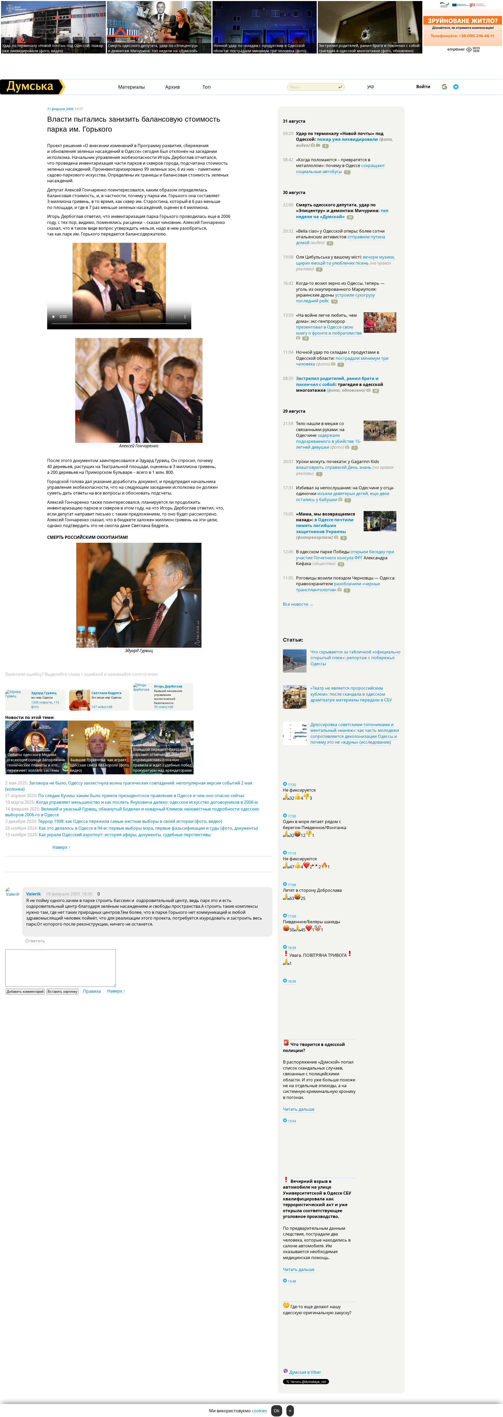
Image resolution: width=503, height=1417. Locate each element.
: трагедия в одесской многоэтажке (339, 387)
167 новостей (101, 707)
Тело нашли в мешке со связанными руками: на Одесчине (320, 429)
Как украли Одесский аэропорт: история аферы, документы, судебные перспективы (125, 835)
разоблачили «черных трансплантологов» (338, 586)
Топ (207, 86)
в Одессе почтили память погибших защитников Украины (325, 525)
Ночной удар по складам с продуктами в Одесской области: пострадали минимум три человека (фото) (260, 48)
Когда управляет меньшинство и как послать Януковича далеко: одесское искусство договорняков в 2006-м (147, 802)
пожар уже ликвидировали (347, 139)
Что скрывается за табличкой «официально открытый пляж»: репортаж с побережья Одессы (355, 658)
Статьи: (293, 639)
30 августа (294, 192)
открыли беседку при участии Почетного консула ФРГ (345, 554)
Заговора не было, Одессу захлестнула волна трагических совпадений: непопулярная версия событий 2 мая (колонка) (128, 786)
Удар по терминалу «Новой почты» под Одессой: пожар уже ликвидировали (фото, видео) (52, 48)
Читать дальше (298, 1109)
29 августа (294, 411)
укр (370, 86)
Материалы (131, 86)
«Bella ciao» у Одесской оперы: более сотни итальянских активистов (340, 234)
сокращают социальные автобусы (340, 168)
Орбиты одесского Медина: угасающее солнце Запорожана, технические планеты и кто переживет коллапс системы (36, 762)
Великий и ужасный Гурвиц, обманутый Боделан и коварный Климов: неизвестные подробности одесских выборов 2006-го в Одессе (132, 812)
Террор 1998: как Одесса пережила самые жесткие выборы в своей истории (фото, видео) (130, 821)
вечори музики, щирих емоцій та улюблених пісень (345, 260)
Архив (172, 86)
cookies (259, 1411)
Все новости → (298, 604)
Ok (277, 1411)
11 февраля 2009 (60, 108)
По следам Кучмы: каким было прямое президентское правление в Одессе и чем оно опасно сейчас (141, 795)
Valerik (33, 894)
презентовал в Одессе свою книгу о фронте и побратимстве (329, 330)
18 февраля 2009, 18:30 (69, 894)
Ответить (35, 941)
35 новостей (163, 707)
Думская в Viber (305, 1372)
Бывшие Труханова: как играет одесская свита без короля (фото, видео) (100, 765)
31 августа (294, 121)
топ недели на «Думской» (342, 213)
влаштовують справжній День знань (333, 467)
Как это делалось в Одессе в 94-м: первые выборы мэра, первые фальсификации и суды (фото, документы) (148, 828)
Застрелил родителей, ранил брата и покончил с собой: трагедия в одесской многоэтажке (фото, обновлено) (369, 48)
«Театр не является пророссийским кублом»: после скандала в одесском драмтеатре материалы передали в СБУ (351, 694)
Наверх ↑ (61, 847)
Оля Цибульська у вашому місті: (329, 257)
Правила (92, 991)
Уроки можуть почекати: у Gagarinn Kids (337, 461)
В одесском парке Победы (323, 552)
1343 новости (41, 702)
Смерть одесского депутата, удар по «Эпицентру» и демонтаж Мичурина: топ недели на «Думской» (153, 48)
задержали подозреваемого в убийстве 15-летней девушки (328, 441)
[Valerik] (12, 894)
